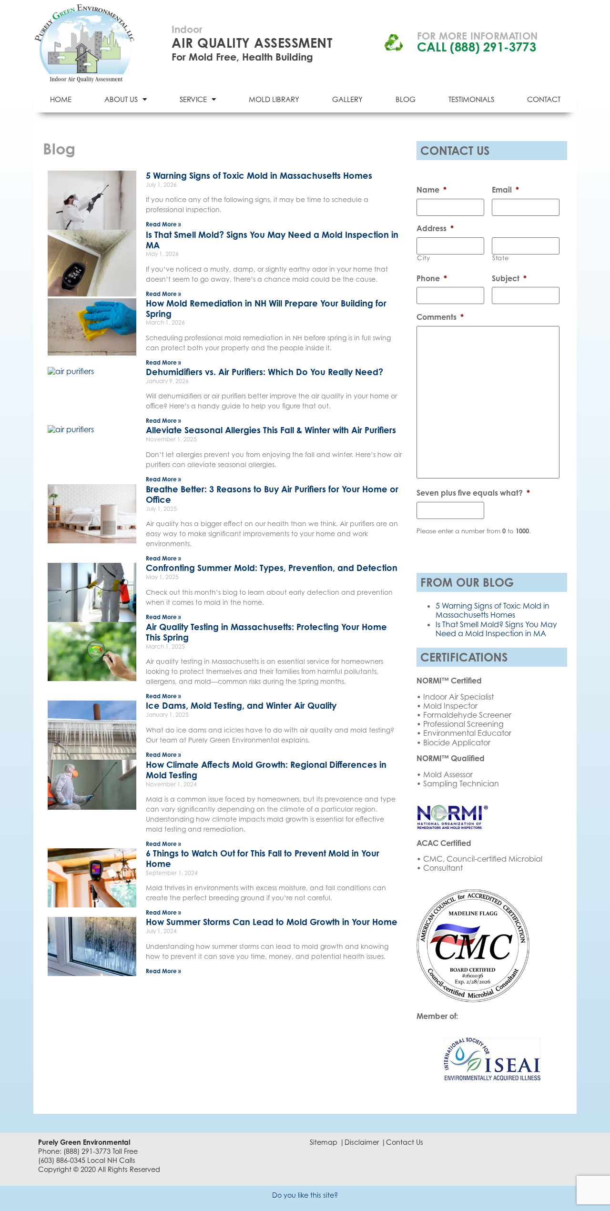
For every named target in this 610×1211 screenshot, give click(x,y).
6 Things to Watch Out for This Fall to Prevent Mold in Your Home (262, 858)
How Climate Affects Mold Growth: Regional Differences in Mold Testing (266, 769)
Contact (543, 99)
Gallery (347, 99)
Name (432, 189)
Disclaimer (362, 1142)
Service (193, 99)
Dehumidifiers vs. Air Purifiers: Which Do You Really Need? (264, 371)
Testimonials (471, 99)
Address (435, 228)
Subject (509, 278)
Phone (432, 278)
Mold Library (274, 99)
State (500, 258)
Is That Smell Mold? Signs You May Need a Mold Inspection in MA (272, 239)
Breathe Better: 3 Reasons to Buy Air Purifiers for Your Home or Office (272, 494)
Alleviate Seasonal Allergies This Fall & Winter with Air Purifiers (271, 430)
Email (505, 189)
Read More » (163, 224)
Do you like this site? (305, 1195)
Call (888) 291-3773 (476, 47)
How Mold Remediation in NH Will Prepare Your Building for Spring (266, 308)
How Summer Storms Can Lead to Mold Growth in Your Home (271, 921)
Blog (406, 99)
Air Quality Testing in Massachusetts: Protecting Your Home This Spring (266, 631)
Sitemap (323, 1142)
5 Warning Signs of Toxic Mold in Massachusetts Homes (259, 175)
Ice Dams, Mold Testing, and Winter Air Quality (241, 705)
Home (60, 99)
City (423, 258)
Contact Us (404, 1142)
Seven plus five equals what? (473, 493)
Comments (440, 317)
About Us (121, 99)
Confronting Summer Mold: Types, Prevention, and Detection (271, 567)
